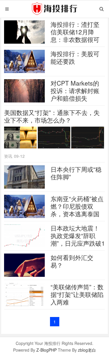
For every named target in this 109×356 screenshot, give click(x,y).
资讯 (8, 156)
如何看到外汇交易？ (72, 261)
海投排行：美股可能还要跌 (75, 57)
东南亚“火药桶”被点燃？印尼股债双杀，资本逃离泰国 (77, 206)
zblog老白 (87, 350)
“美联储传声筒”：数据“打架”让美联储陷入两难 (77, 294)
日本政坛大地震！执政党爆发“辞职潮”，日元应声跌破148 (78, 239)
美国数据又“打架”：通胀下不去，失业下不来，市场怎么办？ (52, 116)
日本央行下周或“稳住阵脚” (76, 173)
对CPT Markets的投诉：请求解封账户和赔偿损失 (75, 90)
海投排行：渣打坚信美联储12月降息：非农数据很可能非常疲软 (75, 35)
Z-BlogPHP (46, 350)
